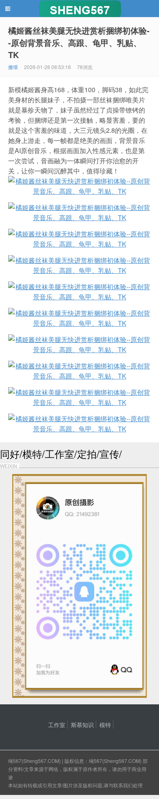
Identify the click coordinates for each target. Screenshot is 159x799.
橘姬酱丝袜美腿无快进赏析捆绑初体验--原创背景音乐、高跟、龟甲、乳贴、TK (79, 42)
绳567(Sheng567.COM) (35, 760)
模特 (105, 725)
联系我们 (123, 785)
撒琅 (13, 66)
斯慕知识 (82, 725)
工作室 (56, 725)
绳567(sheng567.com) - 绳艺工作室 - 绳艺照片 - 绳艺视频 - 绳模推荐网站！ (79, 8)
